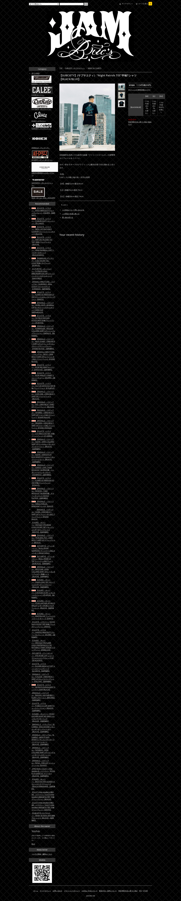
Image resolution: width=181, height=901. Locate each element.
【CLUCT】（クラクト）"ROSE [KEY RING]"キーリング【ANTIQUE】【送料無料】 (43, 367)
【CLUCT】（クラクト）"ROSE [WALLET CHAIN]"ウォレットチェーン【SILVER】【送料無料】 (43, 376)
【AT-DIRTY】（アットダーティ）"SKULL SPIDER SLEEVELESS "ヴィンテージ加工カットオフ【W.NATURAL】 (43, 549)
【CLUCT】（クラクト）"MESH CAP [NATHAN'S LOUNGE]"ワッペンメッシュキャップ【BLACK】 (43, 230)
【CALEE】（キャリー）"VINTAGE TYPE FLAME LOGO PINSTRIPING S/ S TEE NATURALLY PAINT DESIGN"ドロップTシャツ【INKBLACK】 (43, 645)
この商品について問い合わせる (73, 210)
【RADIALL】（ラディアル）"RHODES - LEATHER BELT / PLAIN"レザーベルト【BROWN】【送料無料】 (43, 696)
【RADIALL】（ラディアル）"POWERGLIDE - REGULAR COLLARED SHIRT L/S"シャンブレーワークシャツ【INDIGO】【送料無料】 (43, 331)
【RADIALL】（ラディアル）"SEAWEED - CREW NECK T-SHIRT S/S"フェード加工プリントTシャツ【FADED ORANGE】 (43, 424)
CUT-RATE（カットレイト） (42, 109)
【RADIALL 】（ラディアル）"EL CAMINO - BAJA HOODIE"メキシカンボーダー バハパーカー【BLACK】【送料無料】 (43, 728)
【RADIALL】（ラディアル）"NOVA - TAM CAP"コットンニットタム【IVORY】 (43, 763)
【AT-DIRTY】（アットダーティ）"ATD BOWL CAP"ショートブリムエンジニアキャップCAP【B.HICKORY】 (43, 657)
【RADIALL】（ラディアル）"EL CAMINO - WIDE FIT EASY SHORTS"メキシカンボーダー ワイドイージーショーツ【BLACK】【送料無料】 (43, 739)
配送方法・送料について (108, 891)
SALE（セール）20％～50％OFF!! (43, 198)
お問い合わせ (57, 891)
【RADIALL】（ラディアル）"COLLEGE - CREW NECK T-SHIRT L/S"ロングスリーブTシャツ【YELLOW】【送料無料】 (43, 678)
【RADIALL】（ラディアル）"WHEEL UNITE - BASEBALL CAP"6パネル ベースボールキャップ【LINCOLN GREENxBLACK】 (43, 307)
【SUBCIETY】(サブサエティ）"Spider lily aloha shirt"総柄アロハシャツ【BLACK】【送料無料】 (43, 816)
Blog (33, 844)
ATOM (145, 891)
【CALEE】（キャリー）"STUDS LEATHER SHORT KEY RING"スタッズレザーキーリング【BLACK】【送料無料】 (43, 717)
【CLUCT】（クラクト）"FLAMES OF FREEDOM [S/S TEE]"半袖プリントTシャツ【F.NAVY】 (43, 481)
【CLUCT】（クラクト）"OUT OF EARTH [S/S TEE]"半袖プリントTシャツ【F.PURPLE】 (43, 385)
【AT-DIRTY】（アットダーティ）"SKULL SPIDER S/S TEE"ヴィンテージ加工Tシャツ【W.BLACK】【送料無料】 (43, 560)
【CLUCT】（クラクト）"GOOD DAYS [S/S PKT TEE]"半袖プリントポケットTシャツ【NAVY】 (43, 624)
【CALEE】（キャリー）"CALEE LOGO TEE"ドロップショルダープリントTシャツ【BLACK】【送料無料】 (43, 583)
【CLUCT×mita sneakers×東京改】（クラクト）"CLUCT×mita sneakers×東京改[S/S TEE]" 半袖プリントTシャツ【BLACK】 (43, 795)
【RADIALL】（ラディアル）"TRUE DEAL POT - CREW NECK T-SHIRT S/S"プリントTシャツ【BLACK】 (43, 539)
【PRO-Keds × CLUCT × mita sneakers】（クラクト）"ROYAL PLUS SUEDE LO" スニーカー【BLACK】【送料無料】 (43, 772)
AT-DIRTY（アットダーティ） (42, 160)
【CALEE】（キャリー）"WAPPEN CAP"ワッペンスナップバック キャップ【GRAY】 (43, 616)
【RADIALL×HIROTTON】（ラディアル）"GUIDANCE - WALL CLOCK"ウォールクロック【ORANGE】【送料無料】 (43, 285)
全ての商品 (35, 73)
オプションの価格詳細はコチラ (139, 90)
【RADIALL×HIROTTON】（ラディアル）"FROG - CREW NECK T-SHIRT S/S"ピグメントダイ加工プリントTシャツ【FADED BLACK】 (43, 357)
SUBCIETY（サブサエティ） (75, 68)
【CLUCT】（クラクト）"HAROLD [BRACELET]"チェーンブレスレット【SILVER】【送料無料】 (43, 633)
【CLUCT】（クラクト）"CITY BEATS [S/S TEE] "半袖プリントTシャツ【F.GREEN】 (43, 433)
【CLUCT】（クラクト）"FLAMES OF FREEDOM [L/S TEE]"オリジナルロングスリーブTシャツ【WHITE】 (43, 296)
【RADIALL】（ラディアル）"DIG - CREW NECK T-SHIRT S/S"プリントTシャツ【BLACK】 (43, 404)
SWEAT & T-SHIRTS (94, 68)
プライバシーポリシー (72, 891)
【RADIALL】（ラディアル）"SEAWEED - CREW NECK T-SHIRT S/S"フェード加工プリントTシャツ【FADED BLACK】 (43, 414)
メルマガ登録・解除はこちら (42, 854)
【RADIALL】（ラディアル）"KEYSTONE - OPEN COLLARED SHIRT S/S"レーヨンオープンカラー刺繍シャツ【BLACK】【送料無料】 (43, 572)
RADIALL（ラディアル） (40, 84)
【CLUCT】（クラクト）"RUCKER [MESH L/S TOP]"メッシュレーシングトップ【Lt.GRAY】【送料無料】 (43, 667)
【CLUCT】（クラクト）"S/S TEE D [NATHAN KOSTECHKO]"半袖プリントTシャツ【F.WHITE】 (43, 319)
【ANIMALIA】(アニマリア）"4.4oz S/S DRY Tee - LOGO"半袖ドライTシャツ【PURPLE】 (43, 262)
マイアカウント (127, 4)
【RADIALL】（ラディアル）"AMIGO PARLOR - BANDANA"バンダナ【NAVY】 (43, 503)
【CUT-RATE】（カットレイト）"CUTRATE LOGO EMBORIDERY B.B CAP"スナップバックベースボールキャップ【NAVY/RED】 (43, 273)
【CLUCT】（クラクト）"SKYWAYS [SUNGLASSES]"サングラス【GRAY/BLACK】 (43, 687)
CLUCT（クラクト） (39, 121)
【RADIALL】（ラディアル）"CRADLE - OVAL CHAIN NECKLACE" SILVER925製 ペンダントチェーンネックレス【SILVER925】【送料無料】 (43, 470)
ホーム (35, 891)
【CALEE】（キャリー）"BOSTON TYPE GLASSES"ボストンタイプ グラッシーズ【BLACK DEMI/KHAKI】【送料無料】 (43, 784)
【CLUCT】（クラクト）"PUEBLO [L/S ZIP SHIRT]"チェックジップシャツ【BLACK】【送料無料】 (43, 707)
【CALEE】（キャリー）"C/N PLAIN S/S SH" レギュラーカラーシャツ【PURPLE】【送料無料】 (43, 594)
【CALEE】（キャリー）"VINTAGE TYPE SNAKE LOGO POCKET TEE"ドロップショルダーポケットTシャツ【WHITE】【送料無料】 (43, 527)
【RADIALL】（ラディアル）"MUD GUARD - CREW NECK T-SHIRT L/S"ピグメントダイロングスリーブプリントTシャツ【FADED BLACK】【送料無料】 (43, 344)
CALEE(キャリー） (38, 95)
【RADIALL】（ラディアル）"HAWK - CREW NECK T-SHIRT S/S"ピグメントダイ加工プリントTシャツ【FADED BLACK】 (43, 514)
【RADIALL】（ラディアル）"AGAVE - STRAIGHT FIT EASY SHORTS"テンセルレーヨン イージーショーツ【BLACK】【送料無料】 (43, 457)
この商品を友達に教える (71, 214)
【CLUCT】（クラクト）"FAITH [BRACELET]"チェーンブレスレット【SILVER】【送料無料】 (43, 211)
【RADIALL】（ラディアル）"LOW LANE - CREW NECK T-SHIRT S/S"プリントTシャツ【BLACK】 (43, 395)
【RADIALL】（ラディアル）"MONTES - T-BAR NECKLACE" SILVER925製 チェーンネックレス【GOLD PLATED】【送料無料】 (43, 493)
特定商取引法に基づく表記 (128, 891)
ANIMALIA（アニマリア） (41, 148)
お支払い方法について (90, 891)
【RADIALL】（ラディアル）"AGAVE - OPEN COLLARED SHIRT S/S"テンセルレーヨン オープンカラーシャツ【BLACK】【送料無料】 (43, 444)
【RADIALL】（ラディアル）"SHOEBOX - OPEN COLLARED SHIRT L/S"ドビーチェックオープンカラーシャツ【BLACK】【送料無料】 (43, 752)
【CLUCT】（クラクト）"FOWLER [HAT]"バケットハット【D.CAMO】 (43, 221)
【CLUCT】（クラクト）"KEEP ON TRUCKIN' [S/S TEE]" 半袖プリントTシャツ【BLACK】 (42, 241)
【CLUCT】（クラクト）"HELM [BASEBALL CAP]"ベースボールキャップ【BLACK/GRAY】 (43, 251)
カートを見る (144, 4)
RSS (140, 891)
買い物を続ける (67, 217)
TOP (61, 68)
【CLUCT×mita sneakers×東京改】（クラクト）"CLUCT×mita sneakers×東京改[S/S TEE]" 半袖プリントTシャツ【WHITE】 (43, 806)
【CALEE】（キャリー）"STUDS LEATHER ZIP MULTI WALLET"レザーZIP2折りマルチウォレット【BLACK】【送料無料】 (43, 606)
